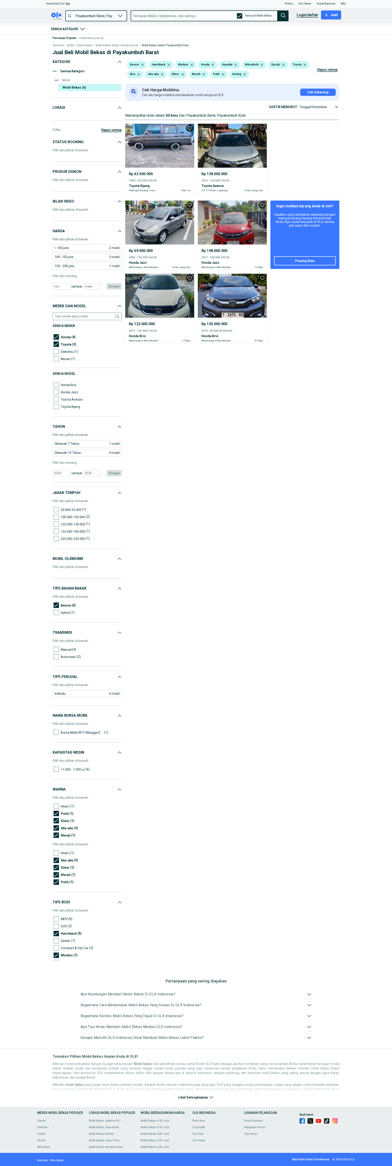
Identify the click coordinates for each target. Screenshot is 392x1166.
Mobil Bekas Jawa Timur (104, 1140)
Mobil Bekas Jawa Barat (104, 1127)
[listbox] (142, 64)
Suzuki (41, 1140)
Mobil (70, 45)
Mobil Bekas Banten (101, 1133)
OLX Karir (198, 1133)
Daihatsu (43, 1127)
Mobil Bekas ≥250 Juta (155, 1147)
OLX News (198, 1140)
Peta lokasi (57, 1160)
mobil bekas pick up (91, 38)
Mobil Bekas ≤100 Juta (155, 1120)
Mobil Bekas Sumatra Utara (106, 1147)
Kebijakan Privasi (254, 1127)
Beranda (58, 45)
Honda (41, 1133)
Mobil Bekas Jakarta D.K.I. (105, 1120)
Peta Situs (198, 1120)
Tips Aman (250, 1133)
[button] (58, 3)
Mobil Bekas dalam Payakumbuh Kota (165, 45)
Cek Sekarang (317, 92)
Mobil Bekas (84, 45)
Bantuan (42, 1160)
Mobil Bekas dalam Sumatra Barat (117, 45)
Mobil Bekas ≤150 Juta (155, 1127)
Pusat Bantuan (253, 1120)
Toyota (41, 1120)
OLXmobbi (198, 1127)
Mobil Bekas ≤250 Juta (155, 1140)
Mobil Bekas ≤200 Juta (155, 1133)
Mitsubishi (43, 1147)
